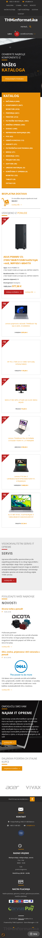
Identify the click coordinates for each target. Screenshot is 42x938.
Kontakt (21, 14)
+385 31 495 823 (14, 2)
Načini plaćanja (9, 10)
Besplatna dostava (14, 193)
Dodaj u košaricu (12, 292)
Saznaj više (16, 205)
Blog (25, 5)
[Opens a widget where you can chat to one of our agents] (33, 934)
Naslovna (9, 5)
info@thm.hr (29, 2)
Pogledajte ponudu (14, 79)
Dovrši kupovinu (26, 34)
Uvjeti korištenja (23, 10)
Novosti (33, 5)
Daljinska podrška (11, 768)
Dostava (35, 10)
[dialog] (3, 935)
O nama (18, 5)
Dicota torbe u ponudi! (12, 609)
